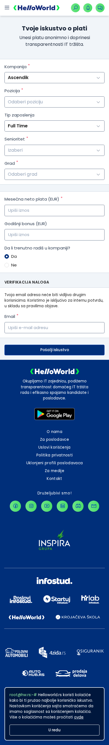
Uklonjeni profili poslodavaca (54, 463)
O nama (54, 431)
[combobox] (54, 102)
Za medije (54, 470)
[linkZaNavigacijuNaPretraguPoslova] (75, 7)
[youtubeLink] (46, 506)
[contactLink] (93, 506)
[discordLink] (78, 506)
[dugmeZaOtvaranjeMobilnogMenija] (6, 7)
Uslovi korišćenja (54, 447)
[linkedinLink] (62, 506)
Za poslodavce (54, 439)
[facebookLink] (15, 506)
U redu (54, 730)
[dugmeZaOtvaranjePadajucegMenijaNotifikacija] (87, 7)
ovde (79, 717)
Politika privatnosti (54, 455)
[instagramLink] (31, 506)
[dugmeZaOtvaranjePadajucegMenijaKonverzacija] (100, 7)
